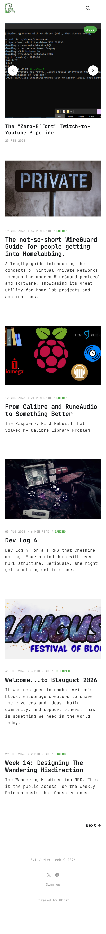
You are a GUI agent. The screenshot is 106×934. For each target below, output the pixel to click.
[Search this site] (88, 8)
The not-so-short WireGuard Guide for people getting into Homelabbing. (51, 247)
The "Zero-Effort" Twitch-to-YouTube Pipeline (47, 129)
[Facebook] (57, 875)
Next (91, 825)
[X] (49, 875)
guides (61, 231)
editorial (63, 671)
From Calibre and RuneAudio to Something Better (51, 410)
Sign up (53, 884)
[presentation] (13, 70)
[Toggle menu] (98, 8)
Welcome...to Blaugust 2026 (51, 680)
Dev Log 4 (21, 540)
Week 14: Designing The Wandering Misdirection (44, 766)
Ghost (64, 900)
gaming (60, 532)
